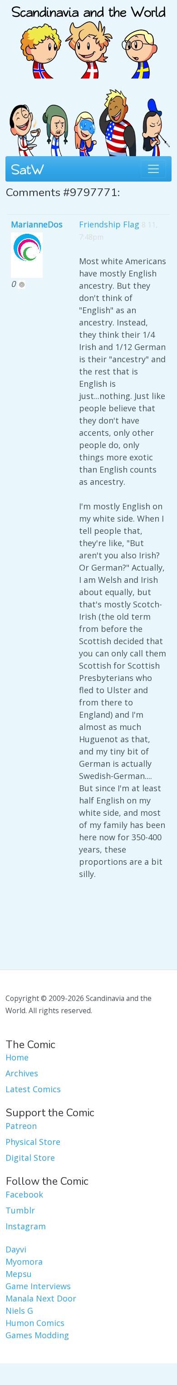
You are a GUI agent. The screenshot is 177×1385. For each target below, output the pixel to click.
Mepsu (18, 1273)
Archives (21, 1073)
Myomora (24, 1261)
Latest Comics (33, 1089)
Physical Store (32, 1141)
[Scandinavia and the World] (88, 38)
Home (17, 1057)
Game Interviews (38, 1286)
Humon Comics (34, 1322)
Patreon (21, 1125)
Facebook (24, 1194)
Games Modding (37, 1335)
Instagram (25, 1226)
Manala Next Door (40, 1298)
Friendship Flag (109, 224)
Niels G (19, 1310)
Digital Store (30, 1157)
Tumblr (20, 1210)
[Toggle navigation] (153, 169)
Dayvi (15, 1249)
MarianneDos (37, 224)
